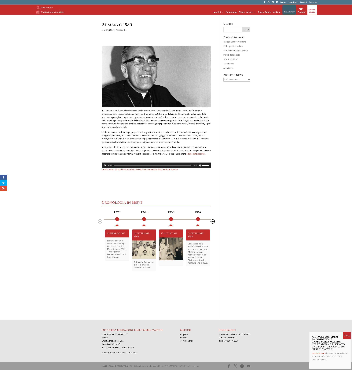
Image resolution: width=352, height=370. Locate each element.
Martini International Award (235, 50)
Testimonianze (186, 340)
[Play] (105, 165)
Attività (276, 12)
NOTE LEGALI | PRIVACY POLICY (117, 366)
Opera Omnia (264, 12)
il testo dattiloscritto (195, 153)
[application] (156, 165)
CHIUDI (347, 335)
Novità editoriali (230, 59)
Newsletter (293, 2)
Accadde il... (121, 30)
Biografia (184, 334)
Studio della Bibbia (231, 54)
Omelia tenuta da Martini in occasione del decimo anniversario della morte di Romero (140, 169)
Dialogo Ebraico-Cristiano (234, 41)
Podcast (301, 12)
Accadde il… (228, 68)
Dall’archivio (228, 63)
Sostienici (313, 2)
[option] (117, 218)
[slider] (206, 165)
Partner (283, 2)
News (241, 12)
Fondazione (231, 12)
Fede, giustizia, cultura (233, 46)
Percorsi (183, 337)
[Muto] (199, 165)
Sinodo (312, 11)
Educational (289, 11)
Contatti (303, 2)
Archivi (249, 12)
